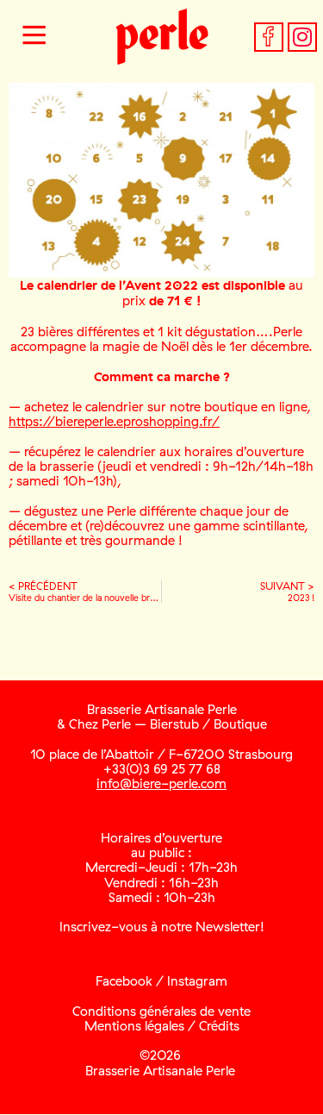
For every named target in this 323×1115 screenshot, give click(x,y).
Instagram (197, 981)
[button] (34, 37)
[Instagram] (302, 37)
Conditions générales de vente (161, 1011)
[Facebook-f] (268, 37)
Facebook (124, 981)
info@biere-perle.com (161, 783)
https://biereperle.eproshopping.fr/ (114, 421)
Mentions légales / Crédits (161, 1026)
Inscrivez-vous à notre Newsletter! (161, 926)
